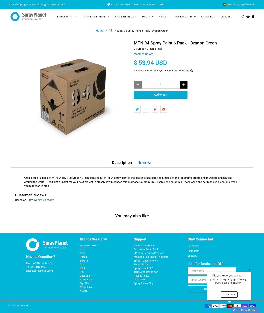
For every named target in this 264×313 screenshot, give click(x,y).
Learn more (229, 294)
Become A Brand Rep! (146, 249)
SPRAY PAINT (65, 16)
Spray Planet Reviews (146, 260)
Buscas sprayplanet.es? (242, 4)
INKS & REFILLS (124, 16)
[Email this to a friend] (163, 109)
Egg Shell (85, 283)
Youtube (192, 255)
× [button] (249, 269)
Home (99, 30)
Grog (82, 253)
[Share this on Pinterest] (155, 109)
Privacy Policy (141, 275)
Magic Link (86, 287)
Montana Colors (143, 54)
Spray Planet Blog (144, 283)
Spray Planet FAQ (143, 268)
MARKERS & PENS (93, 16)
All (110, 30)
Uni (82, 272)
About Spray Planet (144, 245)
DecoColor (85, 275)
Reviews (145, 162)
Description (122, 162)
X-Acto (83, 290)
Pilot (82, 268)
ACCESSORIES (184, 16)
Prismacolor (86, 279)
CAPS (162, 16)
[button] (233, 310)
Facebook (193, 246)
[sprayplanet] (28, 17)
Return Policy (141, 264)
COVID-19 (139, 279)
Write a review (46, 200)
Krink (83, 249)
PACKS (146, 16)
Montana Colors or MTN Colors (151, 256)
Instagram (193, 250)
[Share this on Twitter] (137, 109)
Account (226, 16)
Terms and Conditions (146, 272)
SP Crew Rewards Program (149, 253)
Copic (83, 264)
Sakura (84, 260)
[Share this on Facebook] (146, 109)
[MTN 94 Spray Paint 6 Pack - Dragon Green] (74, 96)
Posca (83, 256)
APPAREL (207, 16)
